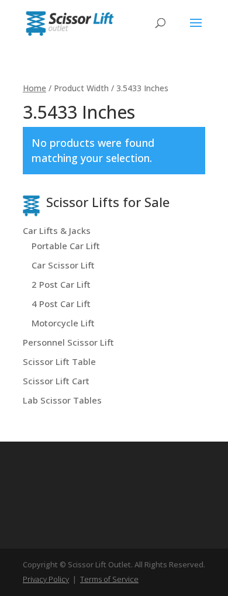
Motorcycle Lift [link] (63, 323)
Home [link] (34, 88)
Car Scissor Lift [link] (63, 265)
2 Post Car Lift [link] (61, 284)
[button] (195, 30)
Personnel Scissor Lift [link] (68, 342)
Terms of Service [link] (109, 579)
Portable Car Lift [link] (66, 246)
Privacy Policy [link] (46, 579)
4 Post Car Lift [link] (61, 303)
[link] (69, 22)
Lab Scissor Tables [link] (62, 400)
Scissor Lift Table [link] (59, 361)
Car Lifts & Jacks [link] (57, 230)
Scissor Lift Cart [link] (56, 381)
